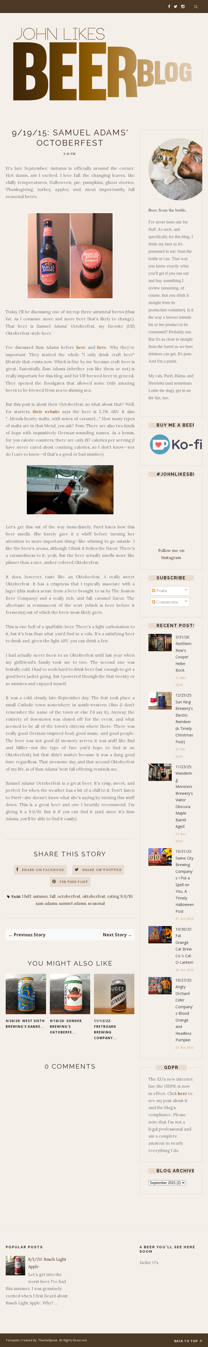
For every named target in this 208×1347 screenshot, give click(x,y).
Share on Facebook (43, 870)
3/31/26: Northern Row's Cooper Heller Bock (183, 653)
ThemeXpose (47, 1340)
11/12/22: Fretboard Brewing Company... (105, 1029)
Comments (166, 602)
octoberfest (68, 896)
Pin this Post (74, 882)
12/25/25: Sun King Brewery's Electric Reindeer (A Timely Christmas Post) (184, 718)
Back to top (186, 1341)
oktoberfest (93, 896)
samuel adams (72, 903)
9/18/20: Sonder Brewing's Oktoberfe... (66, 1027)
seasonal (96, 903)
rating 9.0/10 (119, 896)
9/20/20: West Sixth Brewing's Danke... (25, 1024)
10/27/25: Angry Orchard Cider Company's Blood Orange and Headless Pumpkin (184, 1010)
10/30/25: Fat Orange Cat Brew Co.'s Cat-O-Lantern (184, 946)
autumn (40, 896)
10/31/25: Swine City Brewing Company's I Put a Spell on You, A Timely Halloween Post (185, 881)
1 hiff (26, 896)
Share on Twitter (102, 870)
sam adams (46, 903)
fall (53, 896)
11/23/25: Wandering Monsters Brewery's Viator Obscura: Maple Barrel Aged (184, 796)
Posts (161, 590)
